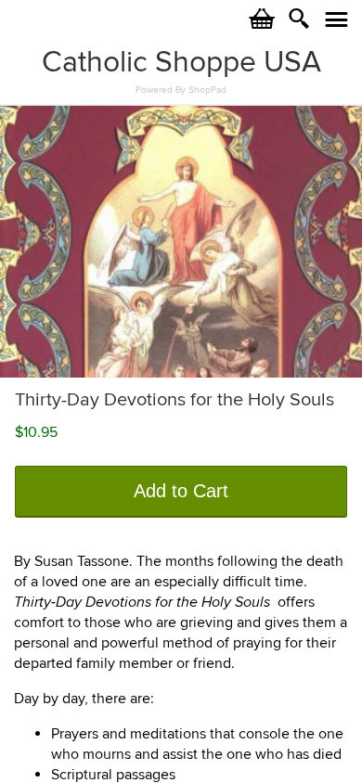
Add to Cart (181, 491)
